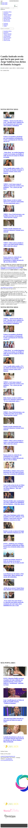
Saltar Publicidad (14, 1)
